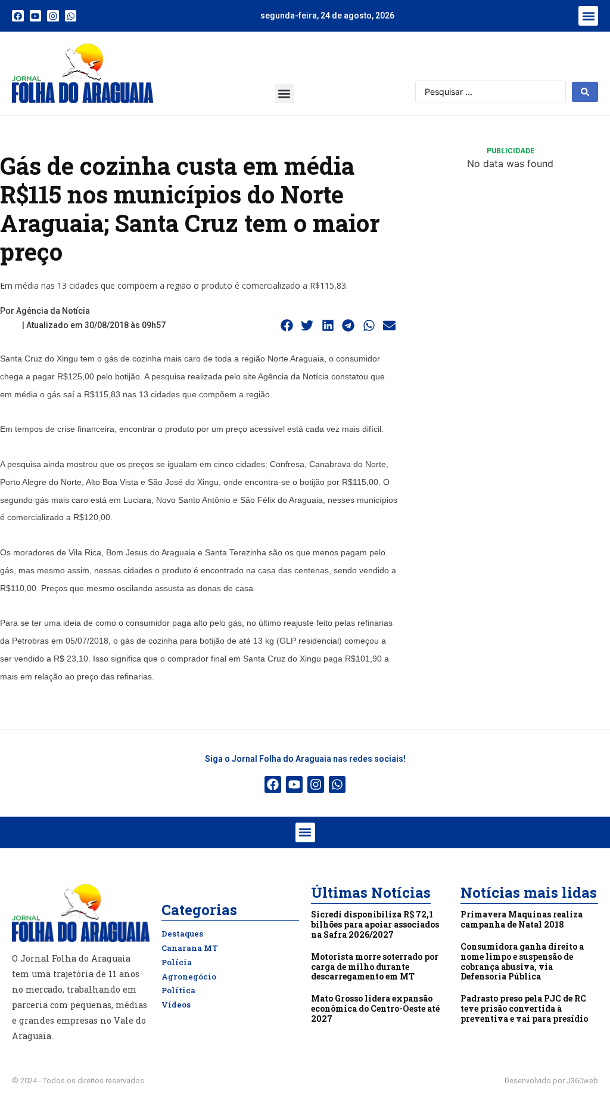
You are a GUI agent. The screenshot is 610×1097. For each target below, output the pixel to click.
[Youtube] (36, 16)
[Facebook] (18, 16)
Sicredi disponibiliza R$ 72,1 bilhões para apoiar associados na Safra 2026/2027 (375, 924)
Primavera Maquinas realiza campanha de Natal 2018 (521, 919)
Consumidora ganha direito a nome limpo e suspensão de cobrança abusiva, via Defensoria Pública (522, 961)
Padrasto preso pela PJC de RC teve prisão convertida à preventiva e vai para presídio (524, 1008)
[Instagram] (53, 16)
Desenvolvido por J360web (551, 1080)
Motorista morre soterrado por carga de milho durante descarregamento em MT (374, 966)
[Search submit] (585, 92)
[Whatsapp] (71, 16)
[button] (588, 16)
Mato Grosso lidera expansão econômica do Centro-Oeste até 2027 (375, 1008)
